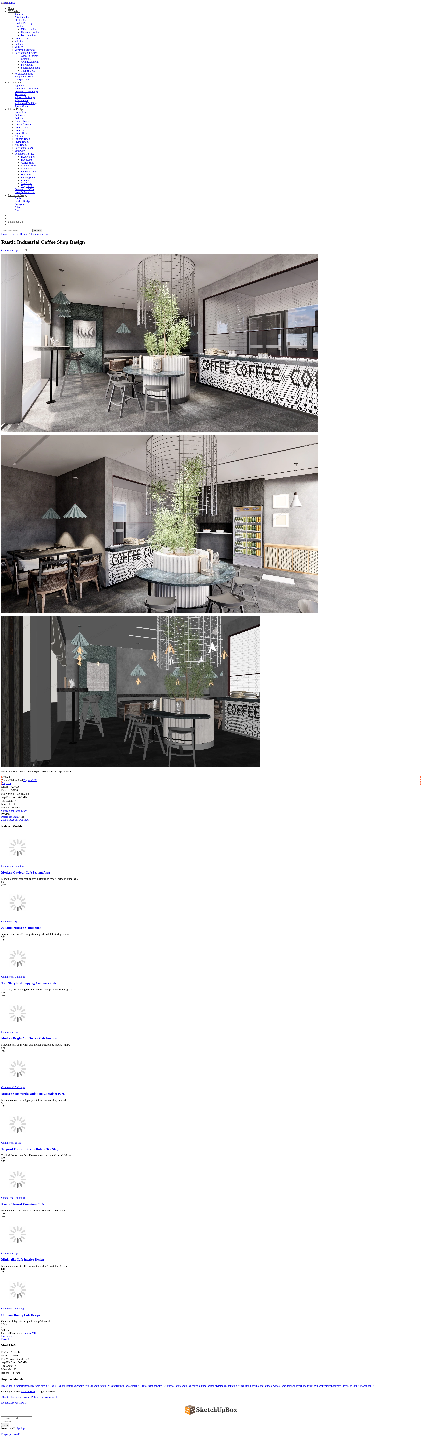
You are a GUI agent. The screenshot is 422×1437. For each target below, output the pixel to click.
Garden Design (22, 201)
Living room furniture (95, 1385)
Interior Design (16, 109)
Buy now (6, 783)
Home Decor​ (21, 38)
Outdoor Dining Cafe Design (20, 1315)
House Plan (21, 112)
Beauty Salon (28, 156)
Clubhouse (26, 168)
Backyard (20, 204)
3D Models (14, 11)
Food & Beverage (24, 23)
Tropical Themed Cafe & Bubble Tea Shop (30, 1149)
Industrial (19, 41)
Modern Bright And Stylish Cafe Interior (29, 1038)
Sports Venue (21, 106)
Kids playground (147, 1385)
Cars (126, 1385)
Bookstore (26, 159)
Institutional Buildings (26, 103)
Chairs (53, 1385)
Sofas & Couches (165, 1385)
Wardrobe (134, 1385)
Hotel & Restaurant (25, 192)
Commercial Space (24, 153)
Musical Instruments (25, 49)
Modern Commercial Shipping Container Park (33, 1093)
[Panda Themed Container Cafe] (17, 1195)
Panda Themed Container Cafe (22, 1204)
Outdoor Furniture (30, 32)
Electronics (20, 20)
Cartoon (267, 1385)
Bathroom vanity (75, 1385)
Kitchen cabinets (15, 1385)
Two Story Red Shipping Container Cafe (29, 983)
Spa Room (26, 183)
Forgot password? (10, 1434)
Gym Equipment (29, 61)
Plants (18, 198)
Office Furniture (29, 29)
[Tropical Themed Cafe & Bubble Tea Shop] (17, 1139)
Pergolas (326, 1385)
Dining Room (22, 121)
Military (19, 46)
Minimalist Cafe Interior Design (22, 1259)
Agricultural (21, 85)
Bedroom (19, 118)
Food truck (307, 1385)
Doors (194, 1385)
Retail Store (21, 810)
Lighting (19, 44)
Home (11, 8)
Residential (20, 94)
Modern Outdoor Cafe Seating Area (25, 872)
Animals (19, 14)
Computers (285, 1385)
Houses (120, 1385)
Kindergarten (28, 177)
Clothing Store (28, 165)
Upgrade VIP (30, 780)
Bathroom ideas (182, 1385)
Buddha (259, 1385)
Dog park (61, 1385)
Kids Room (21, 144)
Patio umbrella (354, 1385)
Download (6, 1336)
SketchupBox (8, 2)
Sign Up (20, 1428)
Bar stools (211, 1385)
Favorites (6, 1339)
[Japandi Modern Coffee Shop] (17, 918)
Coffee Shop (27, 162)
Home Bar (20, 130)
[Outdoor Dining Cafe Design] (17, 1305)
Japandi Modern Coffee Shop (21, 927)
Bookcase (296, 1385)
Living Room (22, 141)
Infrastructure (21, 100)
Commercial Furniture (12, 866)
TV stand (111, 1385)
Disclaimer (15, 1397)
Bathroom (20, 115)
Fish (253, 1385)
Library (25, 180)
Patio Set (234, 1385)
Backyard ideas (339, 1385)
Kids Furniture (28, 35)
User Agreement (48, 1397)
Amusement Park (30, 55)
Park (17, 210)
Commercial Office (24, 189)
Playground (27, 64)
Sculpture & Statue (24, 76)
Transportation (22, 79)
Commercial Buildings (26, 91)
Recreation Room (24, 147)
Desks (27, 1385)
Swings (276, 1385)
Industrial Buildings (25, 97)
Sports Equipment (30, 67)
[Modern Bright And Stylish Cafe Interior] (17, 1029)
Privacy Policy (30, 1397)
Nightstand (245, 1385)
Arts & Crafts (22, 17)
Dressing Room (23, 124)
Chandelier (367, 1385)
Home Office (21, 127)
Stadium (201, 1385)
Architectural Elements (26, 88)
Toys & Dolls (28, 70)
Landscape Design (17, 195)
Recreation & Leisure (26, 52)
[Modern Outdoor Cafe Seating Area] (17, 863)
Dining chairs (223, 1385)
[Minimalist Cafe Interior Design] (17, 1250)
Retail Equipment (24, 73)
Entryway (20, 150)
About (4, 1397)
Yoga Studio (27, 186)
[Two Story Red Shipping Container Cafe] (17, 973)
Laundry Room (22, 138)
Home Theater (22, 133)
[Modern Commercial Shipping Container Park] (17, 1084)
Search (37, 230)
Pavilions (317, 1385)
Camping (26, 58)
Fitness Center (28, 171)
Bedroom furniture (40, 1385)
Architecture (14, 82)
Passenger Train (9, 816)
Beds (4, 1385)
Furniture (19, 26)
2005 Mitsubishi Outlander (15, 819)
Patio (17, 207)
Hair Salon (26, 174)
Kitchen (19, 136)
